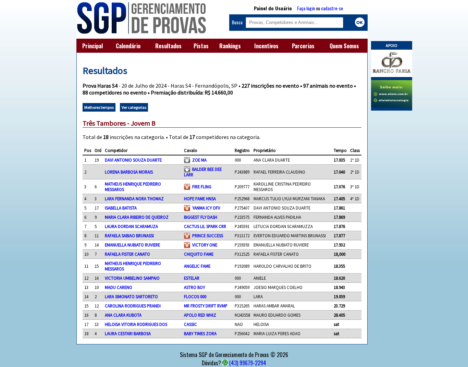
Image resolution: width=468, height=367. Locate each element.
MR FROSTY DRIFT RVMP (205, 305)
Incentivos (266, 46)
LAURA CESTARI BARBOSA (128, 333)
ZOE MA (199, 160)
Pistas (201, 46)
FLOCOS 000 (195, 296)
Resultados (168, 46)
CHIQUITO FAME (198, 254)
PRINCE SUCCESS (207, 235)
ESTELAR (191, 278)
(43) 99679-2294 (247, 363)
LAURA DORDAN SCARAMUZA (131, 226)
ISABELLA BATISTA (121, 208)
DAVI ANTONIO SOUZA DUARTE (133, 160)
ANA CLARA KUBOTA (123, 315)
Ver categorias (134, 107)
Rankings (230, 46)
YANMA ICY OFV (206, 208)
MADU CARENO (118, 287)
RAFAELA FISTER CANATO (127, 254)
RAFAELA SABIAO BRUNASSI (129, 235)
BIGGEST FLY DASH (200, 217)
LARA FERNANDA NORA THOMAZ (134, 198)
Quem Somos (344, 46)
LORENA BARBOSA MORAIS (129, 172)
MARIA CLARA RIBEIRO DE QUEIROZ (137, 217)
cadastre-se (332, 8)
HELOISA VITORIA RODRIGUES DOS (136, 324)
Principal (92, 46)
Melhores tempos (99, 107)
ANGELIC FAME (197, 266)
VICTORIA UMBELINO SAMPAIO (132, 278)
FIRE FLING (201, 186)
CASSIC (190, 324)
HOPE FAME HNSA (200, 198)
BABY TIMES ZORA (200, 333)
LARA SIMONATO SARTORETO (131, 296)
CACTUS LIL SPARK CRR (205, 226)
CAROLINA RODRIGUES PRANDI (133, 305)
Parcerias (303, 46)
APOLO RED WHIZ (200, 315)
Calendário (128, 46)
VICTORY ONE (204, 245)
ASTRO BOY (194, 287)
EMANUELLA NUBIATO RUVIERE (132, 245)
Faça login (306, 8)
